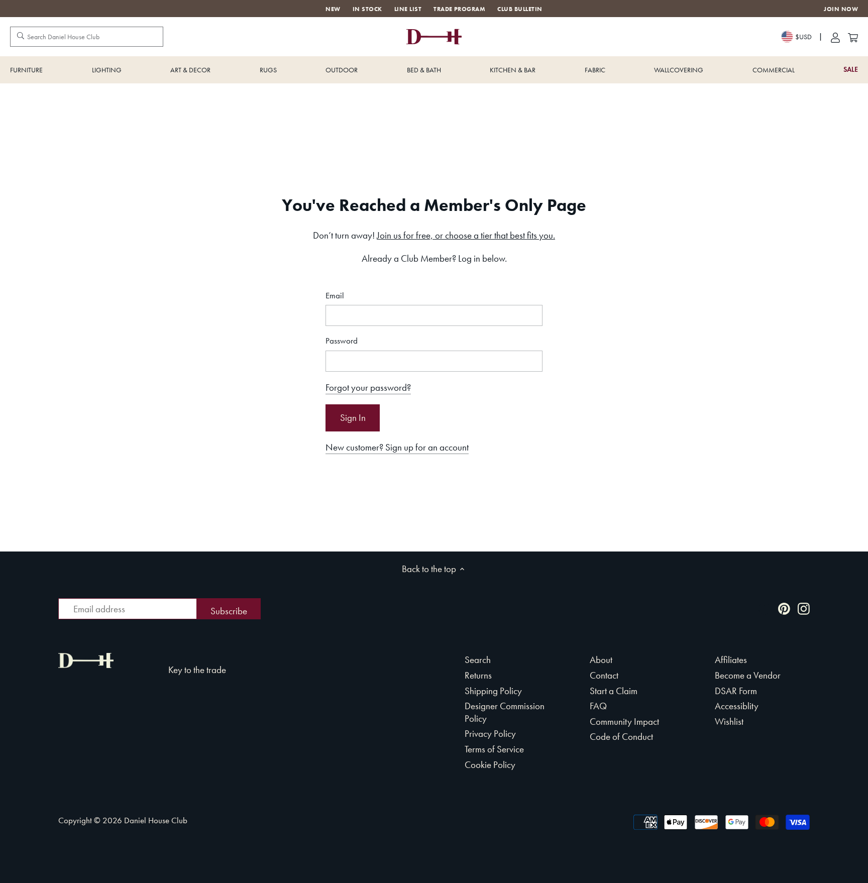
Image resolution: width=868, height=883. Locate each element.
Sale (850, 69)
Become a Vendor (748, 675)
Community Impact (624, 721)
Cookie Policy (490, 764)
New (332, 9)
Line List (407, 9)
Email (334, 295)
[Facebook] (764, 608)
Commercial (773, 69)
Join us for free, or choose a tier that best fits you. (466, 235)
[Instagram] (804, 608)
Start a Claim (613, 691)
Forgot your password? (368, 387)
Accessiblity (736, 706)
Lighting (107, 69)
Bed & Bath (424, 69)
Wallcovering (678, 69)
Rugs (268, 69)
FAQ (598, 706)
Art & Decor (190, 69)
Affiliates (731, 659)
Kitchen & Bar (512, 69)
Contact (604, 675)
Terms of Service (494, 749)
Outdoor (341, 69)
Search (478, 659)
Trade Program (459, 9)
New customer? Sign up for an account (397, 447)
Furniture (26, 69)
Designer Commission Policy (505, 712)
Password (341, 341)
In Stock (367, 9)
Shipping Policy (493, 691)
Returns (478, 675)
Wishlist (729, 721)
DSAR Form (736, 691)
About (601, 659)
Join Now (841, 9)
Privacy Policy (490, 733)
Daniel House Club (155, 820)
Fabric (595, 69)
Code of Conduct (621, 736)
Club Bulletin (519, 9)
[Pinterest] (784, 608)
